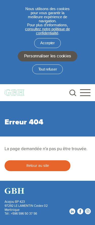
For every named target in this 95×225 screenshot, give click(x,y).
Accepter (47, 43)
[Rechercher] (72, 93)
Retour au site (37, 165)
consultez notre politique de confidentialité (47, 31)
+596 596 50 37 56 (24, 213)
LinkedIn (72, 211)
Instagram (87, 211)
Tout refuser (47, 69)
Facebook (80, 211)
